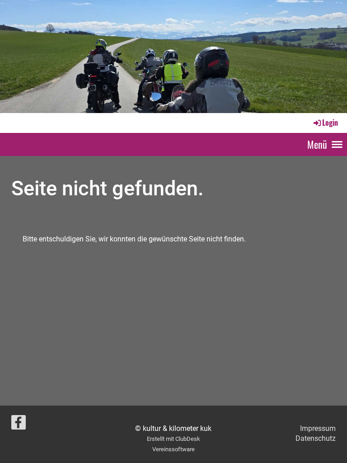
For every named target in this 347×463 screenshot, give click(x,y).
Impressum (318, 428)
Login (330, 122)
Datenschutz (315, 438)
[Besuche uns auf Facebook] (18, 424)
